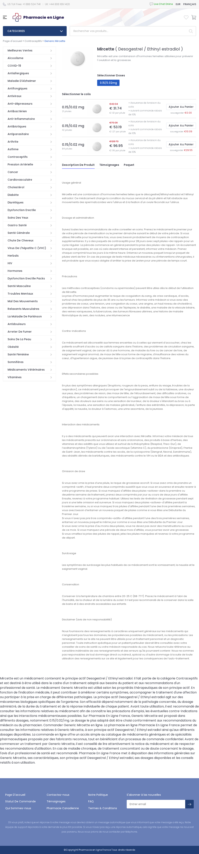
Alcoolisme (15, 58)
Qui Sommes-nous (18, 808)
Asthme (13, 149)
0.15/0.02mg (108, 83)
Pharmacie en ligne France (95, 849)
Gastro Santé (17, 225)
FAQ (91, 801)
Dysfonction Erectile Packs (26, 278)
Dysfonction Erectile (22, 210)
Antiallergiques (18, 73)
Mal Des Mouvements (23, 301)
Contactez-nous (58, 795)
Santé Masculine (19, 286)
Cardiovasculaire (20, 180)
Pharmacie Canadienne (63, 808)
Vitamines (15, 377)
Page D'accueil (15, 795)
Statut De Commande (20, 801)
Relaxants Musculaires (23, 309)
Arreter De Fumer (20, 332)
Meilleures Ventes (20, 50)
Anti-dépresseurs (20, 104)
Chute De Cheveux (20, 240)
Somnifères (16, 362)
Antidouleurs (17, 324)
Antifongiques (17, 88)
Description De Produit (78, 165)
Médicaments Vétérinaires (26, 370)
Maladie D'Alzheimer (22, 81)
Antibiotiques (17, 126)
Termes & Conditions (102, 808)
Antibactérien (17, 111)
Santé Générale (19, 233)
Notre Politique (98, 795)
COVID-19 (14, 66)
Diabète (13, 195)
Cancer (13, 172)
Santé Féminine (18, 354)
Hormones (15, 271)
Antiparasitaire (18, 134)
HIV (10, 263)
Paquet (129, 165)
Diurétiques (16, 202)
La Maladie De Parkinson (25, 316)
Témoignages (109, 165)
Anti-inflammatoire (21, 119)
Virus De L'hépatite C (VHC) (27, 248)
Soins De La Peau (19, 339)
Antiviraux (14, 96)
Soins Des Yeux (18, 218)
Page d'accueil (12, 41)
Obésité (13, 347)
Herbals (13, 256)
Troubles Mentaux (20, 294)
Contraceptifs (33, 41)
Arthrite (13, 142)
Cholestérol (16, 187)
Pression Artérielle (20, 164)
